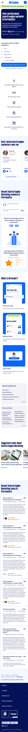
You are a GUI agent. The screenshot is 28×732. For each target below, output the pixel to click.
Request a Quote (11, 176)
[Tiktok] (7, 726)
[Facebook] (2, 726)
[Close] (26, 6)
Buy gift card (20, 6)
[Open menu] (2, 2)
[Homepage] (14, 2)
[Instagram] (5, 726)
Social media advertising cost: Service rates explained (11, 463)
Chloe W (11, 151)
